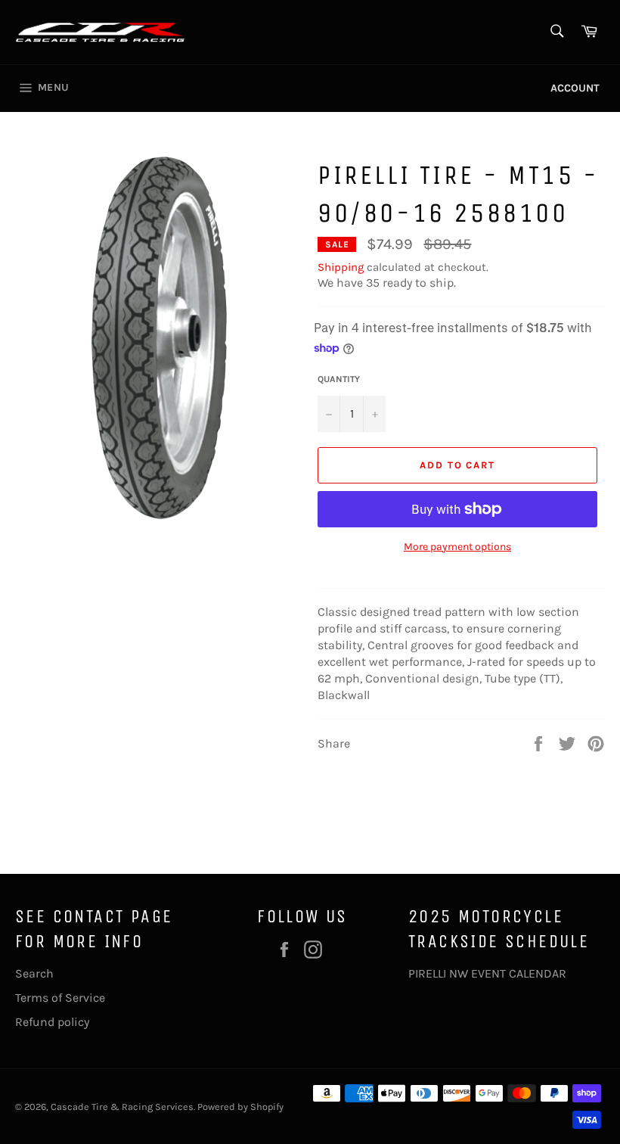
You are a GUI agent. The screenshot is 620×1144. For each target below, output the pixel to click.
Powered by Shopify (240, 1106)
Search (34, 973)
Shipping (341, 267)
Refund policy (52, 1022)
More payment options (457, 546)
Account (575, 88)
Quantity (339, 379)
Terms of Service (60, 997)
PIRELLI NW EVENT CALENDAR (487, 973)
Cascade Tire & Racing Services (122, 1106)
